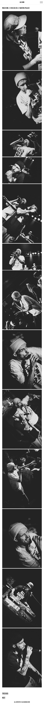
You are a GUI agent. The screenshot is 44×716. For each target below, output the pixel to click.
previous (5, 693)
